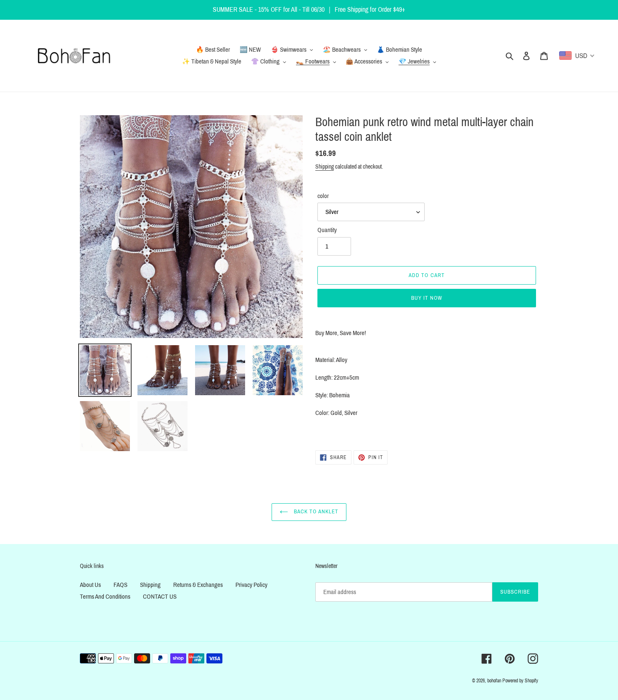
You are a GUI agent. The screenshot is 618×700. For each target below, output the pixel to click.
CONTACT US (160, 596)
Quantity (327, 230)
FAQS (120, 584)
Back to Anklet (315, 512)
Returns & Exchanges (198, 584)
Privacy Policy (251, 584)
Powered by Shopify (520, 681)
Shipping (324, 167)
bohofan (494, 681)
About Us (90, 584)
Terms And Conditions (105, 596)
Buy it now (426, 298)
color (323, 196)
